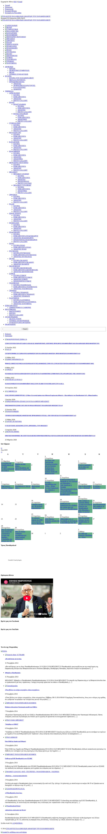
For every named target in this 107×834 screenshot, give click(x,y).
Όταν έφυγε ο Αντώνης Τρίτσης (7, 487)
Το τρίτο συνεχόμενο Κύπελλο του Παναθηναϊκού (85, 506)
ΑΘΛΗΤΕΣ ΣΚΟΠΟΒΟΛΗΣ (23, 272)
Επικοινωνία (9, 9)
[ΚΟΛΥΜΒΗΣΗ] (11, 35)
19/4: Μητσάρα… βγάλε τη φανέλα (84, 511)
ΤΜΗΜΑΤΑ (9, 91)
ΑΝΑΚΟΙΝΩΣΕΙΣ (11, 317)
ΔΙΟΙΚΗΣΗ (9, 67)
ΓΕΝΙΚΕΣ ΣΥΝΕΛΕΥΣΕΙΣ (18, 74)
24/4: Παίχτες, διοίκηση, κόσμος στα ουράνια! (52, 521)
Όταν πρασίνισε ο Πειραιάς (66, 486)
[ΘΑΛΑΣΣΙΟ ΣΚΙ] (11, 31)
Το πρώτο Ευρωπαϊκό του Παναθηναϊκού (68, 493)
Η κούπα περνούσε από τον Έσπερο (51, 465)
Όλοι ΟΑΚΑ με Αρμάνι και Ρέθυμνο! (15, 741)
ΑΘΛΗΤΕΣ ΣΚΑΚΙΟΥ (21, 264)
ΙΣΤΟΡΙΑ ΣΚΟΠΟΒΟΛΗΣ (22, 268)
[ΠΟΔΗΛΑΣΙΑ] (11, 46)
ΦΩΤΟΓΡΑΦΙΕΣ (15, 311)
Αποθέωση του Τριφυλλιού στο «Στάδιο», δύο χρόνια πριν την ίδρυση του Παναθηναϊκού (69, 506)
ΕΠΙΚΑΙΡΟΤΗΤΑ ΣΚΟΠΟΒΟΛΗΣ (25, 270)
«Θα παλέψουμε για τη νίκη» (13, 659)
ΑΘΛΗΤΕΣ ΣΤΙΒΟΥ (20, 279)
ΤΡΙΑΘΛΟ (12, 290)
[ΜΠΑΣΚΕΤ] (10, 39)
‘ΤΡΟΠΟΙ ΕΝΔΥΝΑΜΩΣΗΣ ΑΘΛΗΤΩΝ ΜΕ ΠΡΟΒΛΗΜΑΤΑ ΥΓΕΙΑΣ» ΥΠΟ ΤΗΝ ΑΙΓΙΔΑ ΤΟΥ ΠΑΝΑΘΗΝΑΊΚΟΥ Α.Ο (40, 415)
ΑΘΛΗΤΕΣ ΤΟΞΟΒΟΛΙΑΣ (22, 289)
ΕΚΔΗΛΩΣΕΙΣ (10, 324)
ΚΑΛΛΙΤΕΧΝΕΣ (19, 87)
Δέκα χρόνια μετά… (35, 487)
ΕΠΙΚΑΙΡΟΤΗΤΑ (19, 97)
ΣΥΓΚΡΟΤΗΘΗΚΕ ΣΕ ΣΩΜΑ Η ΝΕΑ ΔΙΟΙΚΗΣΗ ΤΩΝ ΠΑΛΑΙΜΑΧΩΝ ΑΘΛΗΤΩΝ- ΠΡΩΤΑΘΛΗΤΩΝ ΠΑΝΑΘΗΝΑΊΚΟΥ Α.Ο (42, 353)
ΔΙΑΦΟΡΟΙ (17, 89)
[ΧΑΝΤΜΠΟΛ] (11, 63)
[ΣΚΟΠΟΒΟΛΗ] (11, 56)
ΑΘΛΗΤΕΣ (17, 84)
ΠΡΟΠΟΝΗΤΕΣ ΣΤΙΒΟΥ (22, 281)
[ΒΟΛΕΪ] (8, 27)
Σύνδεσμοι (8, 7)
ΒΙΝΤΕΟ (12, 313)
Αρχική (7, 5)
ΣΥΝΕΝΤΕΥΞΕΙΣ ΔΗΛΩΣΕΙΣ (19, 322)
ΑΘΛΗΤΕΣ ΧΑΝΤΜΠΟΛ (22, 304)
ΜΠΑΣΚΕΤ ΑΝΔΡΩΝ (21, 174)
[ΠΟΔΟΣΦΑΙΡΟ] (11, 48)
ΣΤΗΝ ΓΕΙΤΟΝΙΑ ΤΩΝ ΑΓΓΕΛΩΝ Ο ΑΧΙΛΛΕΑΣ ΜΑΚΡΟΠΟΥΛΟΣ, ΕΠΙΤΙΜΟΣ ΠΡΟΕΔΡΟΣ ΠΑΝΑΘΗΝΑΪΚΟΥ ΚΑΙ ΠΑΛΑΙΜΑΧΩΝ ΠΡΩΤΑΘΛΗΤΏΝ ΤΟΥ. (52, 343)
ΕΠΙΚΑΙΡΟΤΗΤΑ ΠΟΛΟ (22, 247)
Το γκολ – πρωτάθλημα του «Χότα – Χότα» (50, 484)
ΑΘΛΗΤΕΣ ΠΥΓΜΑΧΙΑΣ (22, 257)
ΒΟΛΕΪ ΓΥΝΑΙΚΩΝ (20, 114)
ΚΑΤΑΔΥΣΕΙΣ (14, 142)
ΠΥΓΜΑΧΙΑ (13, 251)
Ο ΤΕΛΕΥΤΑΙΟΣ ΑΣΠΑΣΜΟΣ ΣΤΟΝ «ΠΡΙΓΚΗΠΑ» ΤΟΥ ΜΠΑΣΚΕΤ (26, 425)
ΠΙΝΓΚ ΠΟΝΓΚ (15, 213)
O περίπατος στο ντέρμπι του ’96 (6, 540)
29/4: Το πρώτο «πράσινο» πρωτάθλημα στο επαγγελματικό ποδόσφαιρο (20, 535)
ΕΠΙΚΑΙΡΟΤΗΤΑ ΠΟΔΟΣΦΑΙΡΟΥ (25, 236)
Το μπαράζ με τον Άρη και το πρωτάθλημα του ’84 (69, 522)
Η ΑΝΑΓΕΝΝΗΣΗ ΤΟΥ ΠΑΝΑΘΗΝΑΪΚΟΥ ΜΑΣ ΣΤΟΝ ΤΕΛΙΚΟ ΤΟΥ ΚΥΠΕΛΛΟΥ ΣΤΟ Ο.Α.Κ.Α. (34, 383)
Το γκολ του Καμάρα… (5, 536)
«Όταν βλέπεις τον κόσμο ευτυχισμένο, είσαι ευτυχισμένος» (22, 690)
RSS (15, 2)
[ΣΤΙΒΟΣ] (9, 57)
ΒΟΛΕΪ (11, 102)
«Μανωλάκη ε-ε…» (66, 519)
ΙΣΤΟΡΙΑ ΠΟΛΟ (19, 245)
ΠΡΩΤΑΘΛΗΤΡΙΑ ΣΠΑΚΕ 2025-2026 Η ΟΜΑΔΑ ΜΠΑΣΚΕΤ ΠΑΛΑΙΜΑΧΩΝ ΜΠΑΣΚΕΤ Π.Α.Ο (34, 405)
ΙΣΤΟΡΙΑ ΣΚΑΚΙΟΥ (20, 260)
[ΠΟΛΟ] (8, 50)
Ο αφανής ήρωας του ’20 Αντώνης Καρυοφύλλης (37, 506)
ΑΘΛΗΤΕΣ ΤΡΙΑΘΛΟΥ (21, 296)
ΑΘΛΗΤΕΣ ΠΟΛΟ (19, 249)
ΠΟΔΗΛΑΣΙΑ (14, 223)
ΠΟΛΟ (11, 243)
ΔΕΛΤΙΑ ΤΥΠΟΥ (15, 319)
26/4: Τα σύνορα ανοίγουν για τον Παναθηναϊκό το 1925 (83, 520)
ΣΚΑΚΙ (11, 258)
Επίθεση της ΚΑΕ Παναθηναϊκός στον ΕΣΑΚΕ (18, 758)
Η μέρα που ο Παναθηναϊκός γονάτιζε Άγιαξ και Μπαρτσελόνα (51, 470)
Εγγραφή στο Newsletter (13, 13)
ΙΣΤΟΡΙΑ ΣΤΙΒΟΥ (19, 275)
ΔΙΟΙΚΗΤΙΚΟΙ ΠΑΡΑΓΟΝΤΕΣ (24, 85)
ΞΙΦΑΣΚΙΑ (13, 195)
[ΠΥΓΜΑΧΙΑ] (10, 52)
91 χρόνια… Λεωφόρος (97, 487)
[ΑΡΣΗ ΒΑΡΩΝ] (11, 25)
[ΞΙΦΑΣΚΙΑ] (10, 40)
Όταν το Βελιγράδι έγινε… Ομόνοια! (84, 487)
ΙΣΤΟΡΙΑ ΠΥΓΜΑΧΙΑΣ (21, 253)
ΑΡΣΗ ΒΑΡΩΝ (14, 93)
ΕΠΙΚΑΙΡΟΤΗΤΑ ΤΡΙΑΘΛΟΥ (24, 294)
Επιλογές (8, 334)
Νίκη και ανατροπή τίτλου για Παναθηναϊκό (68, 490)
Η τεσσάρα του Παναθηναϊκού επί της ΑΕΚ (7, 465)
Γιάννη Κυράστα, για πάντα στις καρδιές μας (22, 469)
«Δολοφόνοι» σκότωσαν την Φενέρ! (15, 810)
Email (20, 2)
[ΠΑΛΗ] (8, 42)
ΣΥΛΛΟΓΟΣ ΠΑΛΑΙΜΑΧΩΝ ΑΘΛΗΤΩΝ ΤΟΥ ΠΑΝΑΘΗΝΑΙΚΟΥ (30, 829)
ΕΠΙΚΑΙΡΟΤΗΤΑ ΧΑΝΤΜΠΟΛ (24, 302)
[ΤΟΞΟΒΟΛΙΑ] (11, 59)
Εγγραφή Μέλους (11, 11)
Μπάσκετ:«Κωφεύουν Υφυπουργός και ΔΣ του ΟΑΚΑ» (21, 707)
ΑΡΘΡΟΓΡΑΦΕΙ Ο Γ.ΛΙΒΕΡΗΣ (20, 307)
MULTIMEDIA (10, 309)
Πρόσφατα (8, 336)
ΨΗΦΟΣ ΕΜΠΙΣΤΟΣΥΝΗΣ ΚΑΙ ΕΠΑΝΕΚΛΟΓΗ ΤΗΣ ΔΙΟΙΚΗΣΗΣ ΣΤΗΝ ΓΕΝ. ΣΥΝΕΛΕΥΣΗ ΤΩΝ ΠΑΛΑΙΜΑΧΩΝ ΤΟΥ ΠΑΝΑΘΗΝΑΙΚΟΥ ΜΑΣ (49, 363)
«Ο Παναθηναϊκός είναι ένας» (13, 793)
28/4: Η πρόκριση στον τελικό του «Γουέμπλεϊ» (7, 531)
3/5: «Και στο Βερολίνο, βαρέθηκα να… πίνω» (85, 535)
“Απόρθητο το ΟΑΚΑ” (11, 724)
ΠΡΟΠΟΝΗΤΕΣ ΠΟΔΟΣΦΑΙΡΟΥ (25, 240)
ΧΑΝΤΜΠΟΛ (14, 298)
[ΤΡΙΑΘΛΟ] (9, 61)
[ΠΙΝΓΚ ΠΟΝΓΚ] (11, 44)
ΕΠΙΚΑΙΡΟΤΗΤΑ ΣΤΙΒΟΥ (22, 277)
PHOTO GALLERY (20, 100)
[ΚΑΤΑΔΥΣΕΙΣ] (11, 33)
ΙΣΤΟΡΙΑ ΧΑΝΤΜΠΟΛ (21, 300)
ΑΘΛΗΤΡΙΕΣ (22, 119)
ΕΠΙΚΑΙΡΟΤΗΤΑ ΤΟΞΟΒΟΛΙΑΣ (25, 287)
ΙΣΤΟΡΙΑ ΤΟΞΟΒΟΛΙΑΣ (22, 285)
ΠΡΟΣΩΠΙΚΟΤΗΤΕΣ (16, 82)
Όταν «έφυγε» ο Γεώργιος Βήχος (83, 501)
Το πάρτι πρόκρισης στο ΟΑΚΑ (7, 469)
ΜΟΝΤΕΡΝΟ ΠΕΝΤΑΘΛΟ (18, 163)
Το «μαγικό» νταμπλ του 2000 (37, 519)
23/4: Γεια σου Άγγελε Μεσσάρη (37, 522)
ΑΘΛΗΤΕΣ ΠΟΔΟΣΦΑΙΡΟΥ (23, 238)
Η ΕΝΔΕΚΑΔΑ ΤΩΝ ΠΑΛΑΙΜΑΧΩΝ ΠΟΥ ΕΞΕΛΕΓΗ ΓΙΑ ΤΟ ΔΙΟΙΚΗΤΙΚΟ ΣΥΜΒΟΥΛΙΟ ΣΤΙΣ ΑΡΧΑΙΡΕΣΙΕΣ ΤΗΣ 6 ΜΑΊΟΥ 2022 (45, 373)
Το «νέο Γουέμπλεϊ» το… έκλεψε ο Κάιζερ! (52, 490)
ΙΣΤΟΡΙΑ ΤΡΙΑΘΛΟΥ (21, 292)
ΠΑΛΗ (11, 204)
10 (21, 823)
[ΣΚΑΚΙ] (8, 54)
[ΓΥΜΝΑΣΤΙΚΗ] (11, 29)
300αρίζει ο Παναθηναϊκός (12, 672)
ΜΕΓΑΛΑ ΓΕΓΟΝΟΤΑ (17, 80)
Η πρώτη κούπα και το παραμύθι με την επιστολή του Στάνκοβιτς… (69, 481)
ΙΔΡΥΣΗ (12, 68)
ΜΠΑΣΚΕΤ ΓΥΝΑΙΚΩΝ (22, 185)
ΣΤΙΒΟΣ (12, 274)
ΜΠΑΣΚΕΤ (13, 172)
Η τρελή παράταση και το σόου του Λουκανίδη (84, 467)
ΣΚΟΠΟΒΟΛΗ (14, 266)
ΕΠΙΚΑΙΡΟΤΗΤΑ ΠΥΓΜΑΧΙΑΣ (24, 255)
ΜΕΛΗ (11, 72)
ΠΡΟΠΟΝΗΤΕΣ (23, 181)
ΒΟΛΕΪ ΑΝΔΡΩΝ (19, 104)
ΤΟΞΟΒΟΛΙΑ (14, 283)
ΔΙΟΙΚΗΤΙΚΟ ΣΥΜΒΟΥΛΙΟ (19, 70)
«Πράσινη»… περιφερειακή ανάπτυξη (16, 776)
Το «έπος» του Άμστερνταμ (49, 461)
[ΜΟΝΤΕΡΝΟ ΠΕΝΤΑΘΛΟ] (15, 37)
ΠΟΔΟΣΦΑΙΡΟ (14, 232)
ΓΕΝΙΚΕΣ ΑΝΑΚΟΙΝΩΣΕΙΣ (19, 321)
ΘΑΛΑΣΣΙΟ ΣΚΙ (15, 132)
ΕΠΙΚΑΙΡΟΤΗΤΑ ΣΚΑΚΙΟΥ (23, 262)
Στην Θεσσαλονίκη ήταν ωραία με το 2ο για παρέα (99, 506)
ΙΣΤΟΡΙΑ (8, 76)
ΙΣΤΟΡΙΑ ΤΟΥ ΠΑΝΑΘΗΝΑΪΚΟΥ (21, 78)
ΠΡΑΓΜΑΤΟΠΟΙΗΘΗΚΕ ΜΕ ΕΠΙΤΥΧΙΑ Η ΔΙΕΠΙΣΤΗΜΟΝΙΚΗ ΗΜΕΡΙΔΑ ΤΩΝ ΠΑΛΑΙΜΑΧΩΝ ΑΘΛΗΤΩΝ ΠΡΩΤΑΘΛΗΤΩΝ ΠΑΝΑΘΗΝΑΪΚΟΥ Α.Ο (50, 435)
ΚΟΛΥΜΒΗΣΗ (14, 151)
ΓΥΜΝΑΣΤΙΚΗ (14, 123)
